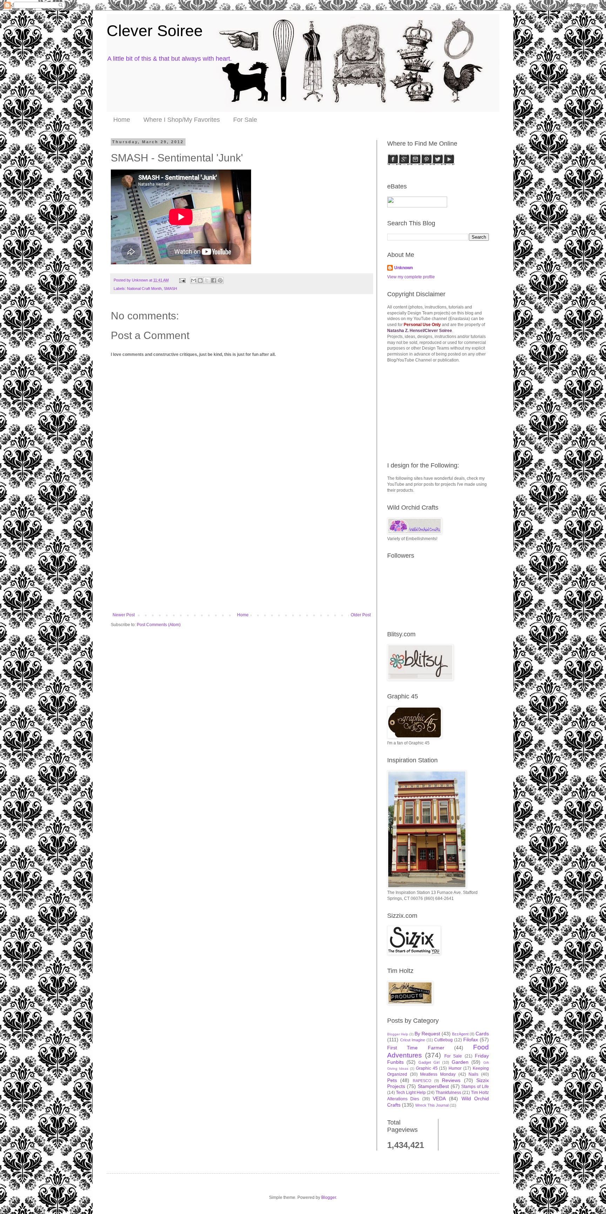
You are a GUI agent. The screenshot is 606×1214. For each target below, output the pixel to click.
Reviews (451, 1080)
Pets (392, 1080)
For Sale (245, 119)
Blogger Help (397, 1034)
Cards (482, 1033)
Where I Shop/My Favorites (181, 119)
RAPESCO (422, 1081)
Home (121, 119)
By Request (427, 1033)
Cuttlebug (443, 1039)
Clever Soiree (155, 31)
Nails (473, 1074)
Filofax (470, 1039)
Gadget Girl (428, 1062)
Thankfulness (448, 1092)
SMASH (170, 288)
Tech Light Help (411, 1092)
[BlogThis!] (200, 280)
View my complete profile (411, 276)
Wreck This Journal (432, 1105)
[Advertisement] (241, 560)
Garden (460, 1062)
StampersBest (433, 1086)
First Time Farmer (415, 1047)
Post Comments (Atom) (159, 624)
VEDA (439, 1098)
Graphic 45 (427, 1068)
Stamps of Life (475, 1086)
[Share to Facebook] (213, 280)
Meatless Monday (438, 1074)
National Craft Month (144, 288)
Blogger (328, 1197)
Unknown (403, 267)
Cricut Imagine (412, 1040)
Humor (455, 1068)
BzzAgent (460, 1034)
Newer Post (124, 614)
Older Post (361, 614)
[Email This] (193, 280)
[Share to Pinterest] (220, 280)
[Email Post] (182, 280)
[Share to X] (206, 280)
